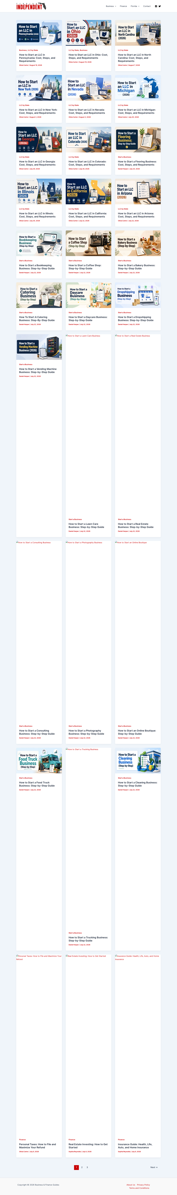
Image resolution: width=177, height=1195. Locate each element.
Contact (147, 6)
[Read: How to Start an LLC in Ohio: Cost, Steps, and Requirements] (88, 32)
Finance (123, 6)
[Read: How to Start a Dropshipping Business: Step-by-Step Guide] (138, 295)
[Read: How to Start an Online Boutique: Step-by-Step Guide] (138, 631)
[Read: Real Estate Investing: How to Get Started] (88, 1044)
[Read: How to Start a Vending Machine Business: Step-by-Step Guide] (39, 347)
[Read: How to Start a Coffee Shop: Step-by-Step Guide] (88, 243)
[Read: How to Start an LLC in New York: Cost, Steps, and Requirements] (39, 87)
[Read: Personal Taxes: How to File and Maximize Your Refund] (39, 1044)
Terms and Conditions (139, 1188)
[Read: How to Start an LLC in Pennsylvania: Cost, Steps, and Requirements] (39, 32)
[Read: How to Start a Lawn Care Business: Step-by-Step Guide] (88, 424)
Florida (134, 6)
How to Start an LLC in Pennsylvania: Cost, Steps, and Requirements (37, 57)
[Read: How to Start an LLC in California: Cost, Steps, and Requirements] (88, 191)
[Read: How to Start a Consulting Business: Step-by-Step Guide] (39, 631)
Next (154, 1167)
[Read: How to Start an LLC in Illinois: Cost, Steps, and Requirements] (39, 191)
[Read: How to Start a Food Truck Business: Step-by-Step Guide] (39, 760)
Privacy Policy (143, 1185)
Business (110, 6)
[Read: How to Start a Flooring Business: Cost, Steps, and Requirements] (138, 139)
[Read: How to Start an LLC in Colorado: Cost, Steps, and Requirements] (88, 139)
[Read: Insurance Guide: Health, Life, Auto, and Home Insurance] (138, 1044)
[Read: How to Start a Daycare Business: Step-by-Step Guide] (88, 295)
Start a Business (124, 157)
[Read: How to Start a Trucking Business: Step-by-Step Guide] (88, 838)
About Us (131, 1185)
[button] (115, 6)
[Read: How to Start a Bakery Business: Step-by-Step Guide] (138, 243)
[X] (160, 6)
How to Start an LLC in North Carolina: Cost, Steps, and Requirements (134, 57)
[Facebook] (156, 6)
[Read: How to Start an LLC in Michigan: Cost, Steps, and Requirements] (138, 87)
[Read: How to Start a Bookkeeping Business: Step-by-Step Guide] (39, 243)
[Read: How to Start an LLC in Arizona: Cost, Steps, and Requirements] (138, 191)
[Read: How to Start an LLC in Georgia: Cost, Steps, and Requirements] (39, 139)
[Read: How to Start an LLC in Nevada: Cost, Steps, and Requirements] (88, 87)
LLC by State (33, 50)
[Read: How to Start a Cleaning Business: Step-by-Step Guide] (138, 760)
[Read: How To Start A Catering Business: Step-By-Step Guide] (39, 295)
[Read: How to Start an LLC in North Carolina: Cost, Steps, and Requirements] (138, 32)
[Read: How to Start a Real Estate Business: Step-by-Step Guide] (138, 424)
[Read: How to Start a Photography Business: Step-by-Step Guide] (88, 631)
